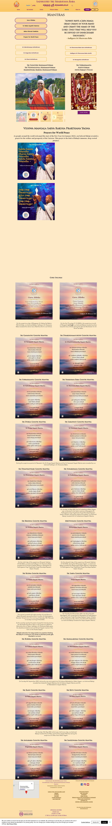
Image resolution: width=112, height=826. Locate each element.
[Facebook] (82, 784)
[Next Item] (62, 91)
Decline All (96, 822)
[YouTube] (88, 784)
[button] (53, 9)
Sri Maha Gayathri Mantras (31, 26)
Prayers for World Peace (31, 37)
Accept (104, 822)
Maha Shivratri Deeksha (31, 31)
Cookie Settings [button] (85, 822)
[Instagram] (85, 784)
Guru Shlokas (31, 20)
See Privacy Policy (12, 824)
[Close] (110, 822)
